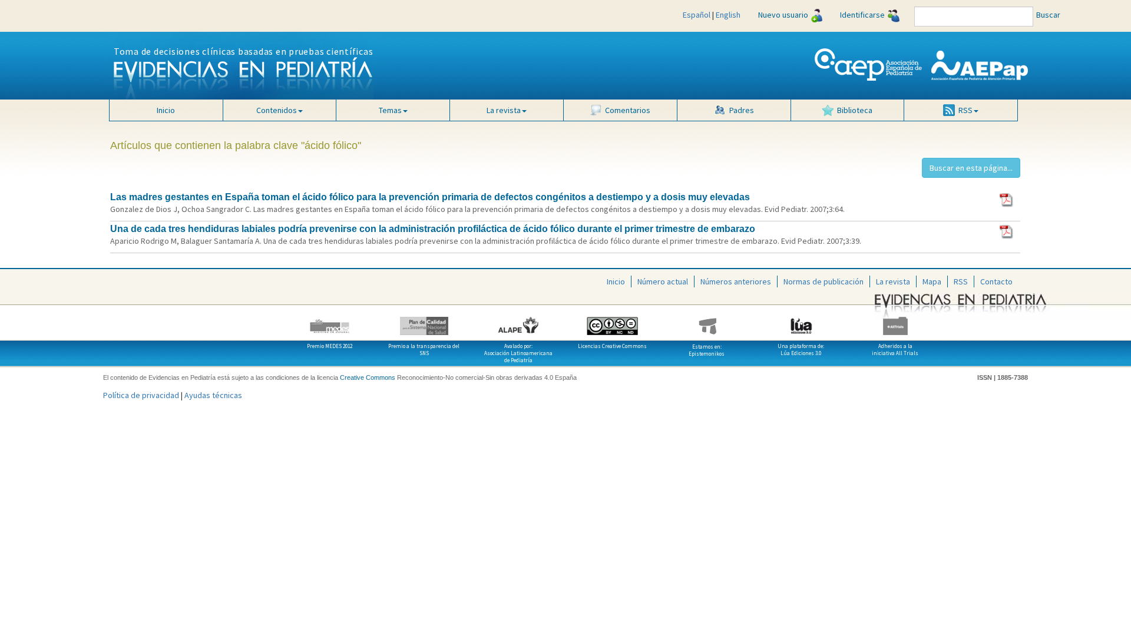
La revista (893, 281)
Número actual (662, 281)
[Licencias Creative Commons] (612, 321)
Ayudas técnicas (213, 395)
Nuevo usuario (783, 14)
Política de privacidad (141, 395)
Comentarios (627, 110)
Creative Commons (367, 377)
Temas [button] (390, 110)
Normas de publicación (823, 281)
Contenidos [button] (276, 110)
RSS (961, 281)
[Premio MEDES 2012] (330, 321)
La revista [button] (504, 110)
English (728, 14)
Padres (741, 110)
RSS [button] (965, 110)
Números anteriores (735, 281)
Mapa (931, 281)
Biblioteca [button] (854, 110)
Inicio (166, 110)
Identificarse (862, 14)
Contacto (996, 281)
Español (696, 14)
